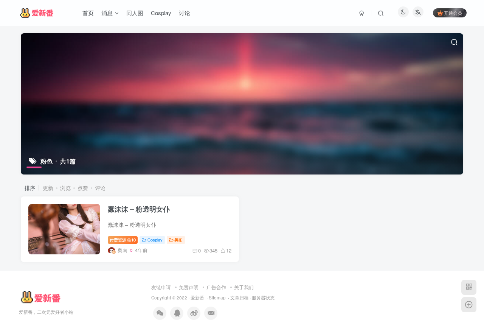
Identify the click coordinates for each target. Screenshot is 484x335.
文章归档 (239, 297)
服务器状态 (263, 297)
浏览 (65, 188)
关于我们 (244, 287)
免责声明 (189, 287)
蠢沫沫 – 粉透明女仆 (139, 209)
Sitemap (217, 297)
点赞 (83, 188)
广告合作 (216, 287)
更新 (48, 188)
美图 (178, 240)
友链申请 (161, 287)
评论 (100, 188)
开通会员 (453, 12)
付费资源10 (123, 240)
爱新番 (197, 297)
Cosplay (155, 240)
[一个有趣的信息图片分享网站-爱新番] (40, 297)
